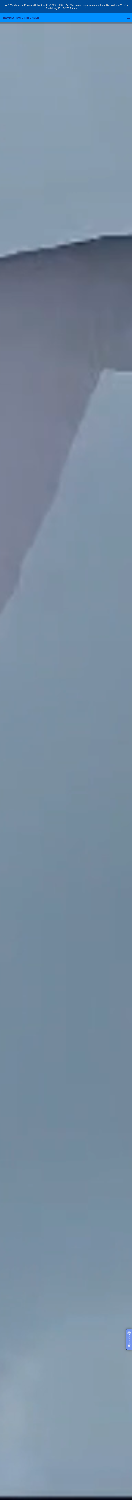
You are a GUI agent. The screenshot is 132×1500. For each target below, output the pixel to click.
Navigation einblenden (21, 17)
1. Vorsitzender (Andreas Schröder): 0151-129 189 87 (35, 5)
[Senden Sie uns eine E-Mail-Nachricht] (84, 8)
